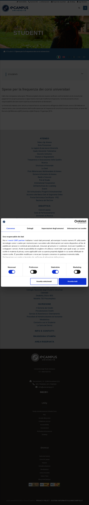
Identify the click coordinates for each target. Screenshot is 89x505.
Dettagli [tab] (30, 228)
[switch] (33, 272)
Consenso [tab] (10, 228)
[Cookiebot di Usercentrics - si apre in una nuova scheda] (76, 221)
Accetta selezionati (44, 281)
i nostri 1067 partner (16, 240)
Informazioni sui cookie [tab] (76, 228)
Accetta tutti (72, 281)
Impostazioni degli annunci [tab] (53, 228)
